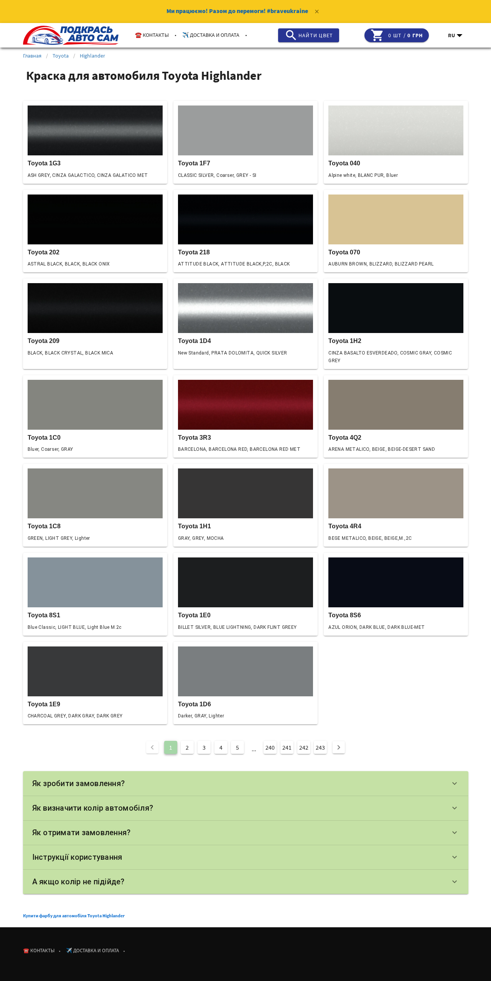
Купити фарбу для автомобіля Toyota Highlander (74, 915)
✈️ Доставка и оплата (210, 34)
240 (270, 747)
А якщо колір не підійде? (245, 881)
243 (320, 747)
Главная (32, 55)
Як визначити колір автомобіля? (245, 808)
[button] (455, 35)
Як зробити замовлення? (245, 783)
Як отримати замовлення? (245, 832)
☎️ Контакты (152, 34)
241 (287, 747)
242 (303, 747)
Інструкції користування (245, 857)
